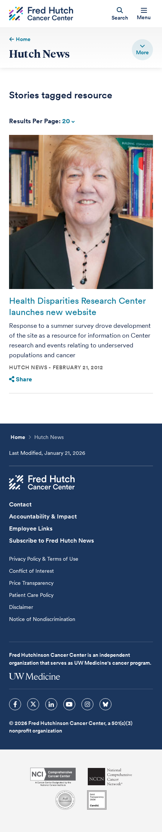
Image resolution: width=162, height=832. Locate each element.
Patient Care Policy (31, 595)
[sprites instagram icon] (87, 704)
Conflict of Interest (31, 571)
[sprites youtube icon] (69, 704)
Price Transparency (31, 583)
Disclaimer (21, 607)
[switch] (142, 49)
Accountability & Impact (43, 516)
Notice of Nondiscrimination (42, 619)
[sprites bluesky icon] (105, 704)
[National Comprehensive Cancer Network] (110, 777)
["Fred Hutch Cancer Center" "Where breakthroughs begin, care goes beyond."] (41, 14)
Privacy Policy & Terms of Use (43, 559)
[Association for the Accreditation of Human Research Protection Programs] (65, 800)
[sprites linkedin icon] (51, 704)
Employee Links (30, 528)
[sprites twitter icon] (33, 704)
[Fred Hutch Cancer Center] (42, 482)
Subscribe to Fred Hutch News (51, 540)
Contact (20, 504)
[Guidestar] (97, 800)
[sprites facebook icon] (15, 704)
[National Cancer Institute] (53, 777)
